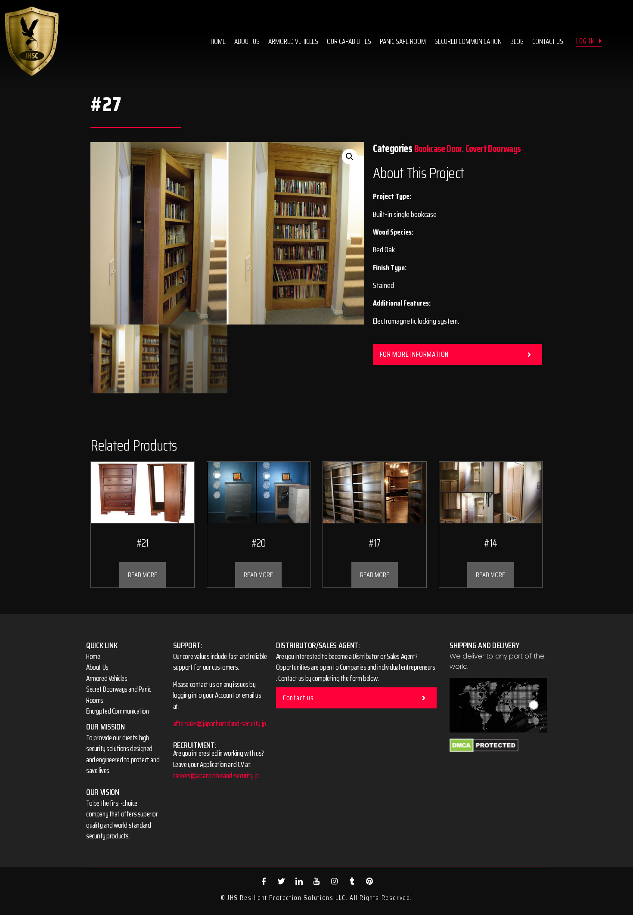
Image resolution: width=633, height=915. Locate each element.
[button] (589, 41)
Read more (142, 574)
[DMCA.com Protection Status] (484, 749)
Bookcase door (438, 148)
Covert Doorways (493, 148)
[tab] (457, 354)
